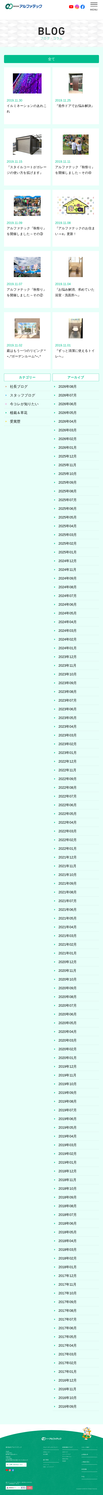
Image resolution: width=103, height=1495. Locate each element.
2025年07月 (67, 500)
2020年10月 (67, 979)
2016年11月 (67, 1389)
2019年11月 (67, 1075)
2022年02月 (67, 840)
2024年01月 (67, 648)
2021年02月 (67, 944)
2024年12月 (67, 561)
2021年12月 (67, 857)
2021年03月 (67, 936)
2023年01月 (67, 753)
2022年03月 (67, 831)
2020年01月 (67, 1058)
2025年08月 (67, 491)
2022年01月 (67, 849)
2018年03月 (67, 1250)
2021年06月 (67, 910)
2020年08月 (67, 997)
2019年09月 (67, 1093)
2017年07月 (67, 1319)
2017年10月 (67, 1293)
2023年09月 (67, 683)
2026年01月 (67, 448)
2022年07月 (67, 796)
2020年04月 (67, 1032)
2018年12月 (67, 1171)
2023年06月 (67, 709)
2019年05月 (67, 1128)
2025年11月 (67, 465)
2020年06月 (67, 1014)
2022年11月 (67, 770)
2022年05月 (67, 814)
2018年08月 (67, 1206)
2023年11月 (67, 665)
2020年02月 (67, 1049)
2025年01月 (67, 552)
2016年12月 (67, 1380)
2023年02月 (67, 744)
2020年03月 (67, 1040)
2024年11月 (67, 570)
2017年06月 (67, 1328)
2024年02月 (67, 639)
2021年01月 (67, 953)
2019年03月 (67, 1145)
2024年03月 (67, 631)
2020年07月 (67, 1005)
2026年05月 (67, 413)
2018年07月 (67, 1215)
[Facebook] (82, 7)
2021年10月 (67, 875)
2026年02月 (67, 439)
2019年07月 (67, 1110)
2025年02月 (67, 543)
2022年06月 (67, 805)
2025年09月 (67, 482)
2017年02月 (67, 1363)
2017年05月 (67, 1337)
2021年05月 (67, 918)
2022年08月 (67, 788)
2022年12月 (67, 761)
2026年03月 (67, 430)
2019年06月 (67, 1119)
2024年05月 (67, 613)
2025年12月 (67, 456)
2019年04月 (67, 1136)
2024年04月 (67, 622)
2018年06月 (67, 1223)
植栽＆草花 (18, 413)
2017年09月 (67, 1302)
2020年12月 (67, 962)
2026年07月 (67, 395)
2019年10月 (67, 1084)
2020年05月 (67, 1023)
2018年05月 (67, 1232)
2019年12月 (67, 1066)
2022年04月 (67, 822)
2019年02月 (67, 1154)
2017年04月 (67, 1345)
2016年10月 (67, 1398)
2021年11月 (67, 866)
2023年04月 (67, 726)
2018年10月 (67, 1189)
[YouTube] (71, 7)
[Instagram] (77, 7)
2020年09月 (67, 988)
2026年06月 (67, 404)
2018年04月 (67, 1241)
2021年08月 (67, 892)
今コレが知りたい (24, 404)
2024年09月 (67, 578)
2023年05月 (67, 718)
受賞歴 (15, 421)
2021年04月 (67, 927)
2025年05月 (67, 517)
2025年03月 (67, 535)
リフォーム (46, 1464)
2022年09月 (67, 779)
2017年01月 (67, 1372)
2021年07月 (67, 901)
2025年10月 (67, 474)
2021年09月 (67, 883)
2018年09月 (67, 1197)
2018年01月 (67, 1267)
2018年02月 (67, 1258)
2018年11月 (67, 1180)
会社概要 (45, 1454)
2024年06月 (67, 604)
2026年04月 (67, 421)
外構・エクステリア (48, 1467)
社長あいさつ (46, 1452)
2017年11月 (67, 1284)
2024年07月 (67, 596)
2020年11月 (67, 971)
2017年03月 (67, 1354)
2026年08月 (67, 387)
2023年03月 (67, 735)
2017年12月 (67, 1276)
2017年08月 (67, 1311)
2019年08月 (67, 1101)
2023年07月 (67, 700)
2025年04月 (67, 526)
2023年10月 (67, 674)
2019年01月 (67, 1162)
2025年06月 (67, 509)
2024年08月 (67, 587)
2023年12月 (67, 657)
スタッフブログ (22, 395)
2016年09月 (67, 1406)
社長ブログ (19, 387)
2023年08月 (67, 692)
